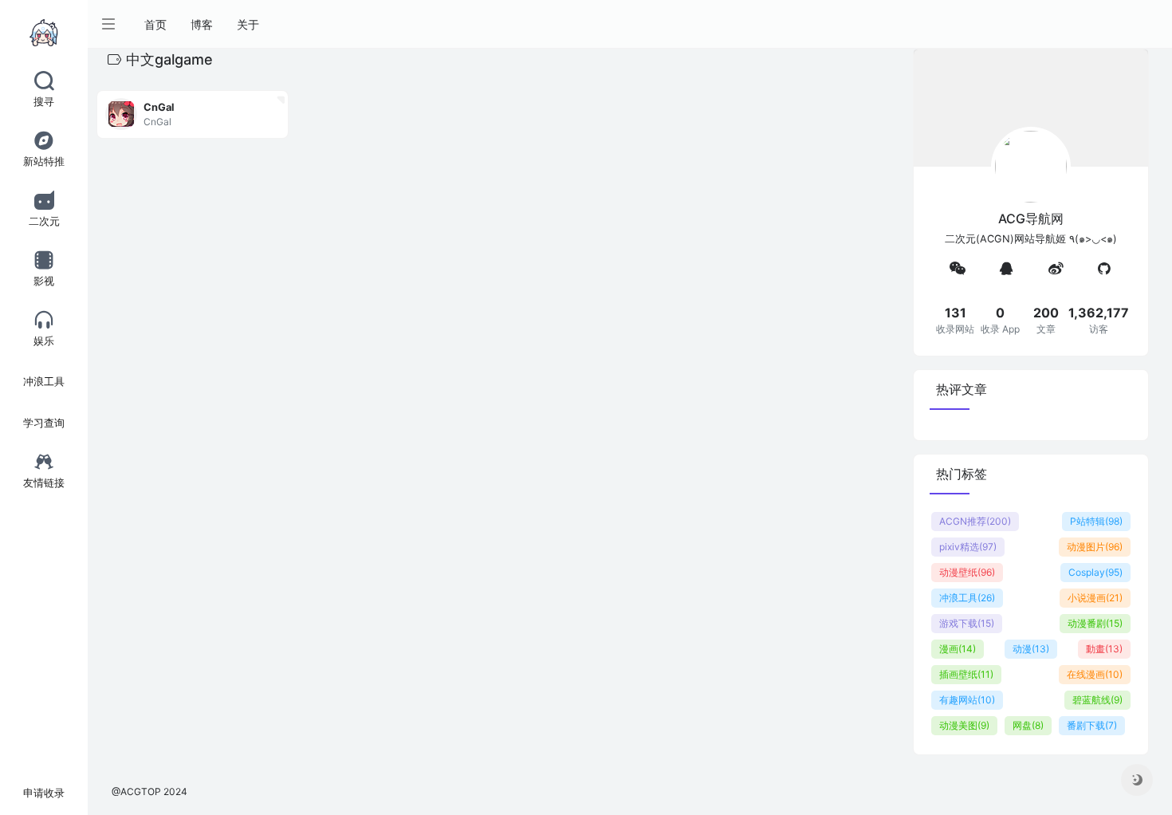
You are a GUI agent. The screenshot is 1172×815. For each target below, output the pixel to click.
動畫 (1104, 649)
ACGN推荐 (975, 521)
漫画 (957, 649)
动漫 (1031, 649)
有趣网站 (967, 700)
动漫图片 (1095, 547)
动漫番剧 (1095, 623)
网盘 (1028, 725)
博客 (202, 24)
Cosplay (1095, 572)
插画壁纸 (966, 674)
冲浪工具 (967, 598)
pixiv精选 (968, 547)
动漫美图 (964, 725)
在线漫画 (1095, 674)
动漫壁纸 (967, 572)
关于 (248, 24)
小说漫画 (1095, 598)
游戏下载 (966, 623)
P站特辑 (1096, 521)
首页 (155, 24)
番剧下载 (1092, 725)
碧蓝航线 (1097, 700)
